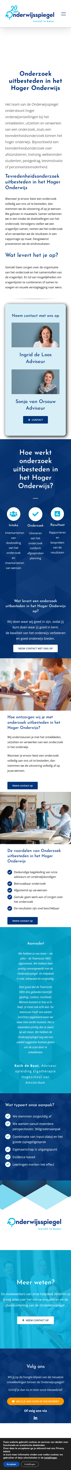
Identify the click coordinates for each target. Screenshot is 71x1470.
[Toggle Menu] (63, 13)
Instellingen (29, 1464)
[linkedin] (35, 1418)
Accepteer (11, 1464)
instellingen (50, 1457)
